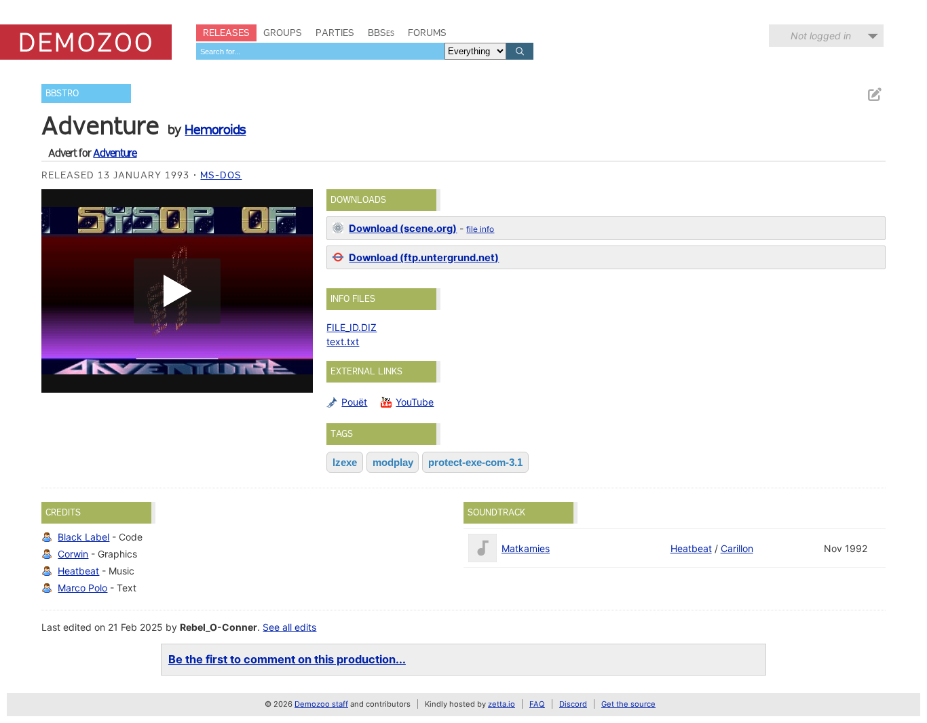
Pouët (354, 402)
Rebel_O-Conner (218, 627)
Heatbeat (78, 571)
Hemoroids (215, 129)
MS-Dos (221, 175)
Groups (282, 32)
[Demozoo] (86, 42)
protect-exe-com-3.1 (475, 462)
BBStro (62, 93)
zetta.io (501, 704)
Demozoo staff (321, 704)
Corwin (73, 554)
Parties (335, 32)
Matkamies (526, 548)
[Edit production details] (874, 94)
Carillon (737, 548)
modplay (393, 462)
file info (480, 229)
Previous (58, 291)
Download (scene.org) (403, 228)
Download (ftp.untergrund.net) (424, 258)
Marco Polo (82, 587)
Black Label (83, 537)
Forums (427, 32)
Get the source (628, 704)
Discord (573, 704)
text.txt (342, 341)
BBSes (381, 32)
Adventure (114, 152)
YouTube (415, 402)
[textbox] (320, 51)
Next (296, 291)
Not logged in (821, 35)
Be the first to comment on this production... (287, 659)
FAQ (537, 704)
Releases (226, 32)
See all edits (289, 627)
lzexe (345, 462)
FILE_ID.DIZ (351, 327)
